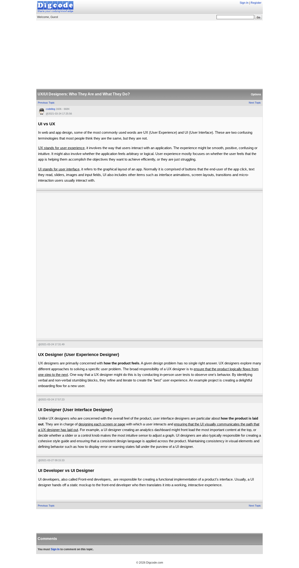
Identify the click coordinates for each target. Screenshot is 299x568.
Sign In (244, 2)
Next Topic (255, 102)
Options (256, 94)
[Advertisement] (149, 54)
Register (256, 2)
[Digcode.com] (55, 6)
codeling (50, 109)
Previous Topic (46, 102)
